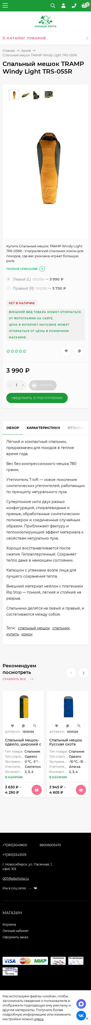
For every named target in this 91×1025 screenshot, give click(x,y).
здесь (38, 1019)
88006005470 (50, 845)
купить (12, 634)
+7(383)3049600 (15, 845)
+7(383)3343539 (14, 855)
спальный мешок (34, 628)
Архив (26, 51)
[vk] (35, 888)
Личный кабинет (16, 931)
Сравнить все (15, 679)
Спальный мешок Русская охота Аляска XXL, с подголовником (65, 746)
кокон (26, 634)
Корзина (9, 924)
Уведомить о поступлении (37, 398)
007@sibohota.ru (16, 878)
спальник (61, 628)
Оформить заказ (15, 937)
